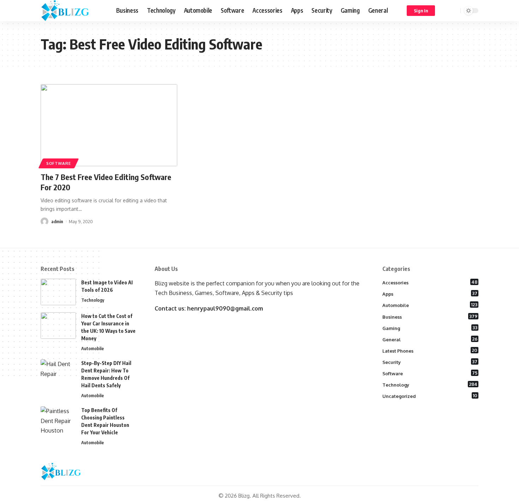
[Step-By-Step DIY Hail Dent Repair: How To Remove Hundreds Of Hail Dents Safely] (58, 372)
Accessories (430, 282)
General (430, 339)
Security (430, 362)
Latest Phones (430, 350)
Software (58, 163)
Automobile (92, 348)
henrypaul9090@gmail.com (225, 308)
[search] (454, 11)
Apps (430, 293)
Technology (92, 300)
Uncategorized (430, 396)
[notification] (445, 10)
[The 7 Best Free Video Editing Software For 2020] (109, 125)
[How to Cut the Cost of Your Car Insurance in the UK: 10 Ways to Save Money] (58, 325)
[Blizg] (73, 10)
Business (430, 316)
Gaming (430, 328)
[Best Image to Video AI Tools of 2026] (58, 292)
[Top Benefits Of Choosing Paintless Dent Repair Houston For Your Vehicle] (58, 419)
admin (57, 221)
